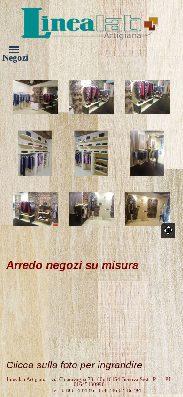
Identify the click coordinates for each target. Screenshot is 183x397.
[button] (35, 97)
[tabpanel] (91, 307)
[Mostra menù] (14, 49)
